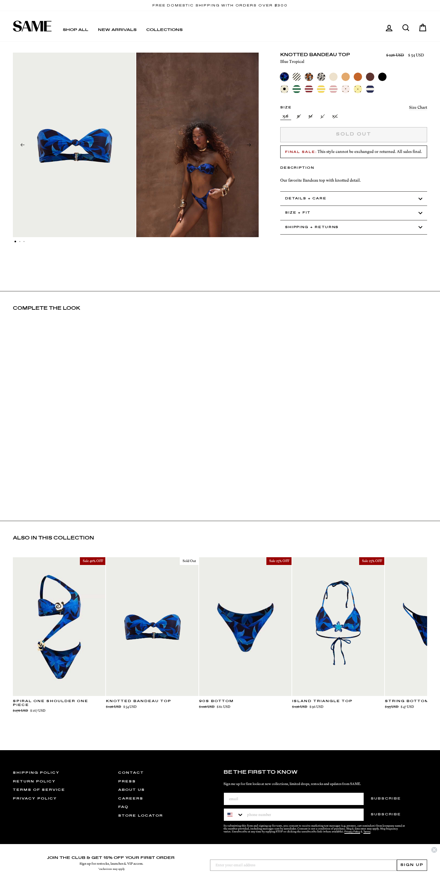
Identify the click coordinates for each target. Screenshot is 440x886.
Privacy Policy (352, 831)
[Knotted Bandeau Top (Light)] (333, 77)
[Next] (249, 144)
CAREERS (130, 798)
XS (285, 117)
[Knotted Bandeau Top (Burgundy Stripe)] (309, 89)
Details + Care (306, 198)
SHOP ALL (75, 30)
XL (335, 117)
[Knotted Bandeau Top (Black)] (382, 77)
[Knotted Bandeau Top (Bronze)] (358, 77)
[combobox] (234, 815)
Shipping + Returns (312, 227)
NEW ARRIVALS (117, 30)
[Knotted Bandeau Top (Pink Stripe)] (333, 89)
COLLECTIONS (164, 30)
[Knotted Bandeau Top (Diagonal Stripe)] (296, 77)
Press (127, 781)
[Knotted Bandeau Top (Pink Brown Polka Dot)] (345, 89)
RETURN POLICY (34, 781)
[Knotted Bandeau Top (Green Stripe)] (296, 89)
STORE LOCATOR (140, 815)
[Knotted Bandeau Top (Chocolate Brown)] (370, 77)
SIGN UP (412, 865)
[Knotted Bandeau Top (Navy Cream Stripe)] (370, 89)
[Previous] (22, 144)
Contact (131, 772)
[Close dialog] (434, 850)
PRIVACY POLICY (35, 798)
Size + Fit (298, 213)
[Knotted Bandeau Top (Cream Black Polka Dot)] (284, 89)
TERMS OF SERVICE (39, 790)
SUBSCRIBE (386, 798)
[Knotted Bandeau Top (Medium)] (345, 77)
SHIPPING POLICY (36, 772)
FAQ (123, 807)
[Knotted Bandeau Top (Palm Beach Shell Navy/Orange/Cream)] (309, 77)
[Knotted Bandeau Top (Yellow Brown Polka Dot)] (358, 89)
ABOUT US (131, 790)
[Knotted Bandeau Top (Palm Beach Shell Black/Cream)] (321, 77)
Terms (366, 831)
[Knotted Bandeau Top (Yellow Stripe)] (321, 89)
